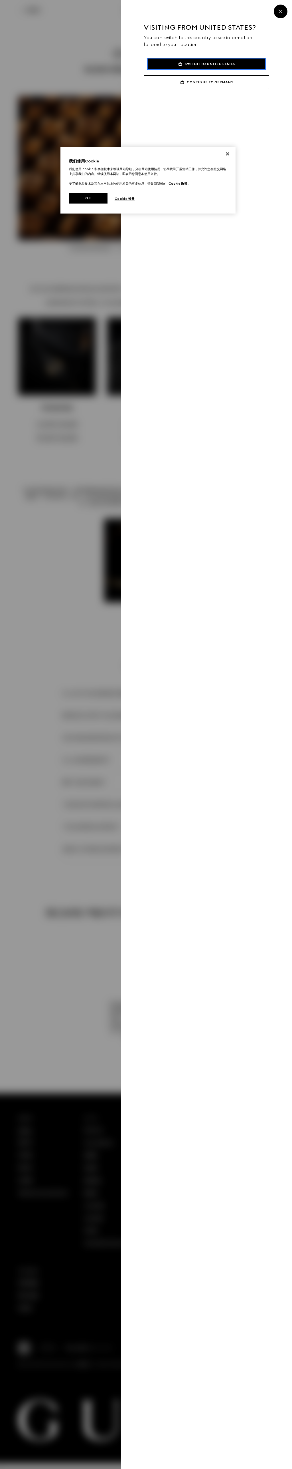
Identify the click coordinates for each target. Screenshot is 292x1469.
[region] (148, 180)
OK (88, 198)
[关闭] (227, 154)
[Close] (280, 11)
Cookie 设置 (125, 199)
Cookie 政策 (178, 184)
